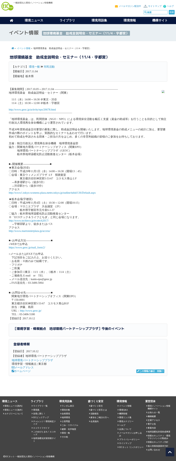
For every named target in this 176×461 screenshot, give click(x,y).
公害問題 (66, 421)
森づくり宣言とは (98, 410)
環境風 (36, 410)
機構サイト (160, 20)
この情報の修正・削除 (150, 371)
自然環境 (66, 413)
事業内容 (152, 428)
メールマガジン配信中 (130, 6)
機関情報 (123, 413)
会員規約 (94, 421)
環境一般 (34, 66)
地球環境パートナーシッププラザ (32, 360)
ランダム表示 (68, 406)
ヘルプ (170, 6)
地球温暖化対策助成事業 (159, 432)
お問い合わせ (154, 450)
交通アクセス (154, 420)
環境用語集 (99, 20)
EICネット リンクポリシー (131, 447)
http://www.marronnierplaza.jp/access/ (29, 230)
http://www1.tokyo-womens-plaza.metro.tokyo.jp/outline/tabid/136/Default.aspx (52, 192)
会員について (125, 429)
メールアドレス (24, 367)
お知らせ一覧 (154, 412)
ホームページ (22, 371)
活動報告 (94, 413)
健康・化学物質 (69, 429)
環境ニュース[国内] (13, 406)
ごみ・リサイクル (70, 425)
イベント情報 (23, 48)
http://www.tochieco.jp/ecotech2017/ (29, 220)
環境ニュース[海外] (13, 410)
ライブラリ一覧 (40, 406)
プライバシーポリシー (129, 439)
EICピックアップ (41, 417)
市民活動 (49, 66)
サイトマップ (155, 6)
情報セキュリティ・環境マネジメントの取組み (159, 436)
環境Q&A (123, 410)
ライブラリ (67, 20)
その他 (65, 437)
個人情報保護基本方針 (158, 446)
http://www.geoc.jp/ (30, 310)
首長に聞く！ (39, 413)
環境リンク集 (125, 417)
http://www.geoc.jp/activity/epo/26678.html (32, 109)
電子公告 (152, 424)
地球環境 (66, 417)
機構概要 (152, 416)
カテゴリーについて (13, 413)
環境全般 (66, 410)
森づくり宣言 (96, 406)
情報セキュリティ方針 (158, 442)
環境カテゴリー (126, 421)
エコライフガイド (41, 428)
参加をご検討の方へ (99, 417)
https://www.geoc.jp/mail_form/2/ (27, 247)
